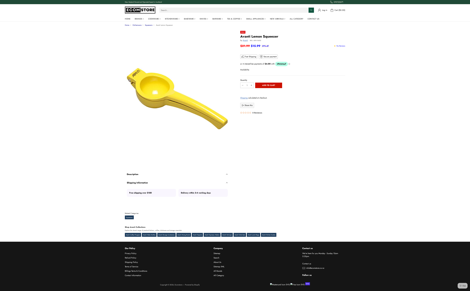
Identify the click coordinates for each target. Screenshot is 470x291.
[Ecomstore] (140, 10)
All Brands (218, 271)
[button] (292, 90)
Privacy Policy (130, 253)
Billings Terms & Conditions (136, 271)
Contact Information (133, 275)
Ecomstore (178, 285)
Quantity (243, 80)
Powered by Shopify (192, 285)
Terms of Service (131, 266)
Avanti (245, 40)
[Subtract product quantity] (242, 85)
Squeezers (149, 25)
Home (127, 25)
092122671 (338, 2)
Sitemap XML (219, 266)
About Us (217, 262)
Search (216, 257)
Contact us (306, 263)
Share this (249, 105)
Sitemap (217, 253)
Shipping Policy (131, 262)
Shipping (244, 97)
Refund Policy (130, 257)
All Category (219, 275)
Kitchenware (137, 25)
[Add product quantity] (251, 85)
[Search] (311, 10)
